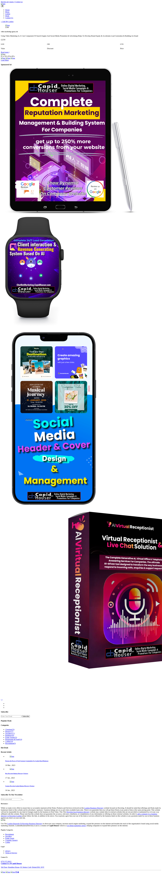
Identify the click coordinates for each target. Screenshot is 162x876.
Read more (5, 52)
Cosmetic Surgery (11, 840)
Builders (9, 735)
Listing (7, 14)
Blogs (7, 12)
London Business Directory (93, 808)
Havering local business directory (78, 812)
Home (7, 10)
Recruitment (10, 743)
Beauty (9, 731)
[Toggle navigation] (2, 6)
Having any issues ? (8, 2)
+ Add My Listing (7, 22)
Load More (5, 60)
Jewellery (10, 733)
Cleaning (9, 729)
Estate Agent (11, 737)
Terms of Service (11, 853)
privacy (7, 851)
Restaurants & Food (13, 739)
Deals (7, 16)
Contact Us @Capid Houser (11, 863)
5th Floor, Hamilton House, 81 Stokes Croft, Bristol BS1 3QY (22, 867)
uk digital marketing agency (76, 826)
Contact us (19, 2)
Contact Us (9, 18)
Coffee (9, 741)
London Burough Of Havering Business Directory (24, 824)
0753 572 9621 (6, 861)
